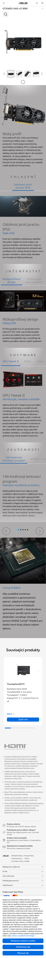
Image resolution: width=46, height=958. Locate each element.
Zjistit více (23, 719)
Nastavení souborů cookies (23, 941)
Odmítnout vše (23, 947)
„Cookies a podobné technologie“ (23, 936)
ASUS (27, 859)
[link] (23, 3)
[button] (4, 3)
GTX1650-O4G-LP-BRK (15, 8)
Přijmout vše (23, 953)
